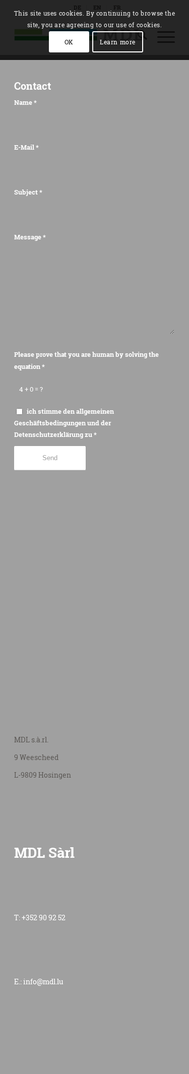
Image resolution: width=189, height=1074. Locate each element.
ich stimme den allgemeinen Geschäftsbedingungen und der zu (64, 422)
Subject (28, 192)
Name (25, 102)
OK (69, 42)
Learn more (118, 42)
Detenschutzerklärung (48, 434)
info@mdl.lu (43, 981)
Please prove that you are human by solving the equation (86, 360)
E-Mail (26, 147)
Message (30, 237)
